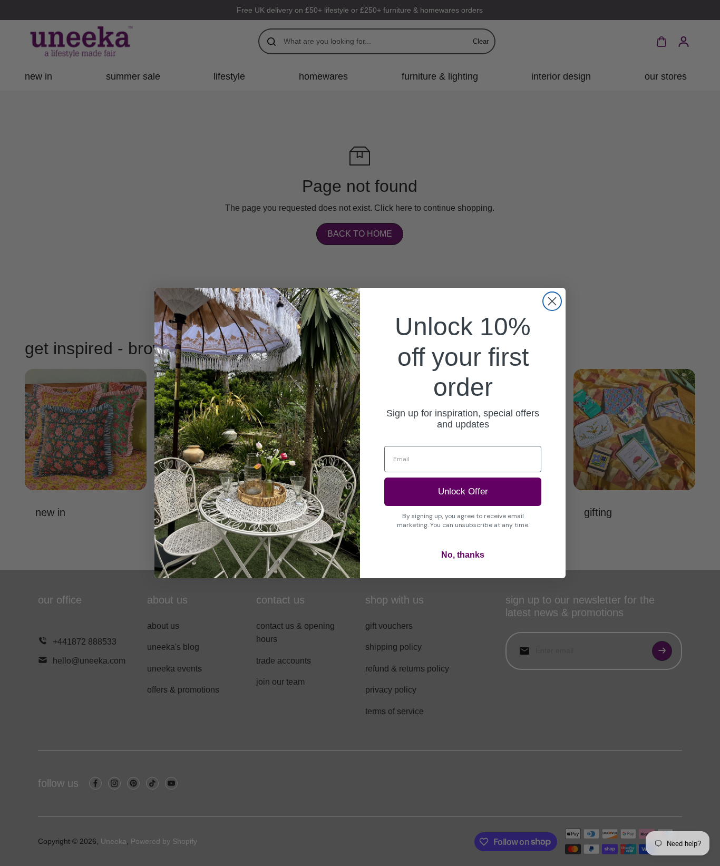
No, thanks (462, 554)
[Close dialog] (552, 301)
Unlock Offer (463, 491)
